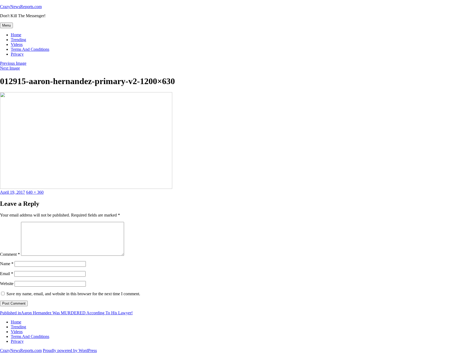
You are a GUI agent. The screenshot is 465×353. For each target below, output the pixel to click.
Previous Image (13, 63)
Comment (10, 254)
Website (6, 283)
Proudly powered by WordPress (70, 350)
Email (6, 273)
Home (16, 35)
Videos (17, 44)
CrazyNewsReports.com (21, 6)
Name (6, 263)
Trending (18, 39)
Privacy (17, 54)
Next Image (10, 68)
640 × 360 (35, 192)
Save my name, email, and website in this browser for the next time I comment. (73, 293)
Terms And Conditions (30, 49)
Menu (6, 25)
